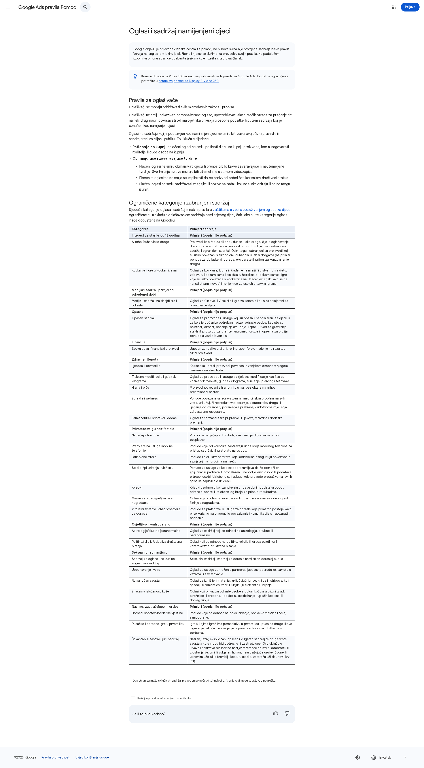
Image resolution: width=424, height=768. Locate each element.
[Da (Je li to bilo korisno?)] (275, 714)
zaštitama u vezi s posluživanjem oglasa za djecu (251, 210)
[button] (8, 7)
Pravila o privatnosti (56, 757)
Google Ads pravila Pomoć (47, 7)
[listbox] (389, 757)
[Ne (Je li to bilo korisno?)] (287, 714)
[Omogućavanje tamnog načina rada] (357, 757)
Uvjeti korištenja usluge (92, 757)
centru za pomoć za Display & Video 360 (189, 81)
